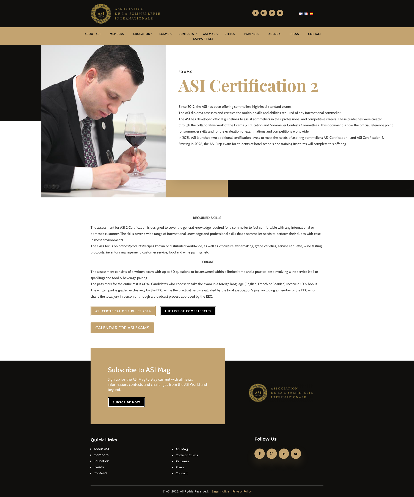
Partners (251, 33)
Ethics (230, 33)
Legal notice (220, 491)
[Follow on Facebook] (255, 13)
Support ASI (203, 38)
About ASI (93, 33)
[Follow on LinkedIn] (272, 13)
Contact (315, 33)
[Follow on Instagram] (263, 13)
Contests (186, 33)
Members (117, 33)
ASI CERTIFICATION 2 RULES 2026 (123, 311)
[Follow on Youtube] (280, 13)
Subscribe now (126, 402)
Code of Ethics (187, 455)
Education (141, 33)
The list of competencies (188, 311)
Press (294, 33)
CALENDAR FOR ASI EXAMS (122, 328)
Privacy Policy (242, 491)
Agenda (274, 33)
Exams (164, 33)
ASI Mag (209, 33)
